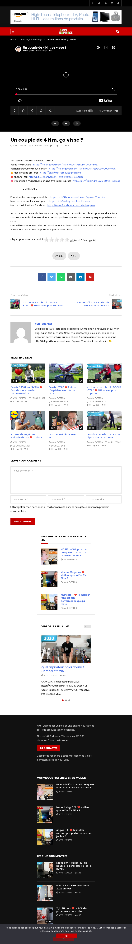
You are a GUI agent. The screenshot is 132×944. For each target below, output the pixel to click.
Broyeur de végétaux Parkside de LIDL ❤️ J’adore (26, 436)
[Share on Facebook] (42, 277)
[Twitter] (99, 3)
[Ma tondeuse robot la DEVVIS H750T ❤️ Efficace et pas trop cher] (15, 304)
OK (66, 936)
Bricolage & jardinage (31, 39)
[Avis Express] (66, 31)
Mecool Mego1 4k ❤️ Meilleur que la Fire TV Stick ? (73, 575)
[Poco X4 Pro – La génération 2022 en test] (45, 893)
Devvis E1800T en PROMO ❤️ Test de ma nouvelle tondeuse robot (26, 390)
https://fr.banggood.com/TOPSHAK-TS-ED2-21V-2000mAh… (82, 168)
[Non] (63, 939)
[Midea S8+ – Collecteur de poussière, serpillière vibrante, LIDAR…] (45, 870)
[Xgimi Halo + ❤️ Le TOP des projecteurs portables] (45, 916)
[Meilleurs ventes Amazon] (66, 17)
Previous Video (19, 295)
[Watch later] (112, 3)
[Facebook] (92, 3)
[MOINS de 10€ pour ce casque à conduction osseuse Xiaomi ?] (49, 557)
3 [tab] (69, 700)
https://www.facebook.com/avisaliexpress (71, 205)
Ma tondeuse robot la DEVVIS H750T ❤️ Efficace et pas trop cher (43, 304)
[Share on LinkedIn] (80, 277)
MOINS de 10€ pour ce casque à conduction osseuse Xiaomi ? (73, 552)
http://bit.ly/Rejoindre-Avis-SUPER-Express (96, 181)
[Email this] (71, 277)
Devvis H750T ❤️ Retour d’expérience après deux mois (63, 390)
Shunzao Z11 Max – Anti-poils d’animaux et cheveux (92, 304)
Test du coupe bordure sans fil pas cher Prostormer (103, 436)
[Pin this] (90, 277)
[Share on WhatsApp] (61, 277)
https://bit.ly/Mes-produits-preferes (60, 172)
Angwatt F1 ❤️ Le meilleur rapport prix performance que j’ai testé (75, 599)
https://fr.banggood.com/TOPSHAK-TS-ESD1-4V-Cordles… (65, 164)
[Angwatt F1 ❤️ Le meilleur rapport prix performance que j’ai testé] (49, 602)
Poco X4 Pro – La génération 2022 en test (73, 887)
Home (13, 39)
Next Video (115, 295)
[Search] (117, 31)
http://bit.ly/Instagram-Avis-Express (69, 201)
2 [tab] (66, 700)
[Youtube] (105, 3)
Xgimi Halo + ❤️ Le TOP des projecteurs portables (72, 910)
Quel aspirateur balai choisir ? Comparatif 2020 (63, 669)
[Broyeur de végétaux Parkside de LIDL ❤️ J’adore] (27, 420)
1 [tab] (63, 700)
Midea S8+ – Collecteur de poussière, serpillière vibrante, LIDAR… (73, 866)
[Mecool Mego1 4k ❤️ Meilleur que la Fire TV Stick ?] (49, 579)
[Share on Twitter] (51, 277)
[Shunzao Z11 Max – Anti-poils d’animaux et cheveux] (117, 304)
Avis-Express (20, 145)
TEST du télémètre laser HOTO (62, 436)
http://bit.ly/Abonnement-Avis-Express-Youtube (56, 177)
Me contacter (48, 748)
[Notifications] (118, 3)
